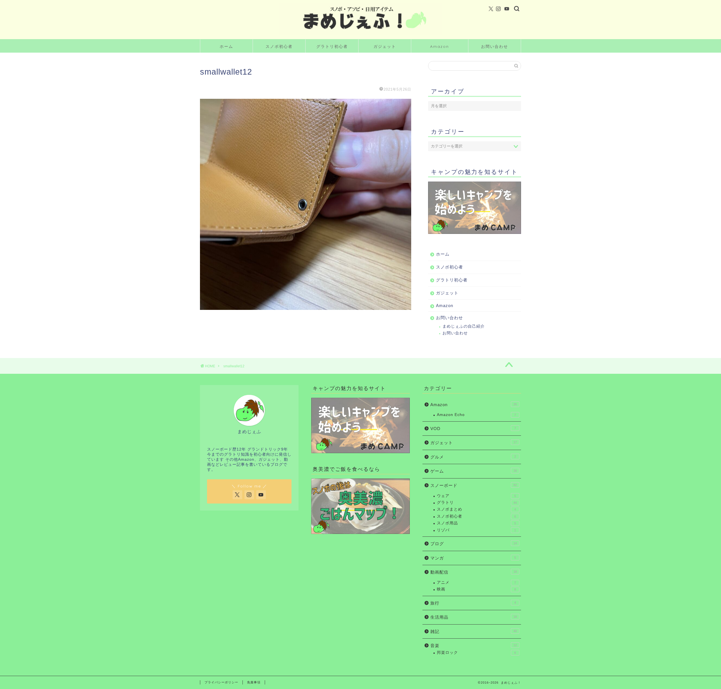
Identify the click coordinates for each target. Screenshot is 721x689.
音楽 (473, 645)
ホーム (226, 46)
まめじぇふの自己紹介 (463, 326)
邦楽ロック (476, 652)
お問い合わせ (494, 46)
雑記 (473, 631)
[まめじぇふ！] (360, 34)
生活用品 (473, 617)
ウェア (476, 496)
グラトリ (477, 502)
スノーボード (473, 485)
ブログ (473, 543)
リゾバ (476, 530)
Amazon (439, 46)
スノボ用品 (476, 523)
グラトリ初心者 (332, 46)
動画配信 (473, 572)
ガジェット (384, 46)
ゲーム (473, 471)
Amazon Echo (476, 415)
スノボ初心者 (279, 46)
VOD (473, 428)
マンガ (473, 558)
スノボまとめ (476, 509)
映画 (476, 589)
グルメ (473, 457)
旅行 (473, 603)
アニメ (476, 582)
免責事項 (254, 682)
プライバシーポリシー (221, 682)
